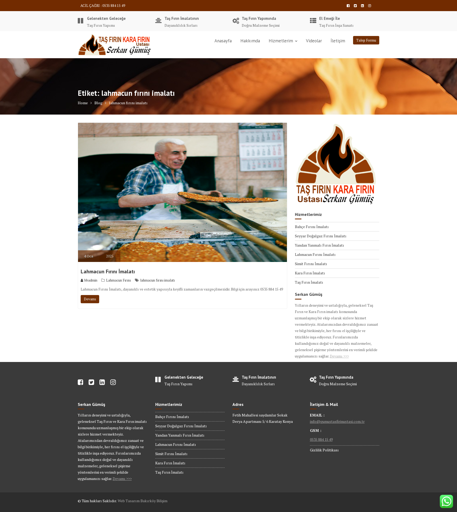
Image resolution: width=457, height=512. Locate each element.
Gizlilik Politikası (324, 449)
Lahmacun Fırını (118, 280)
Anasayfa (223, 41)
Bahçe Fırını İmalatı (312, 226)
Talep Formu (366, 40)
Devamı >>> (339, 356)
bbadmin (90, 280)
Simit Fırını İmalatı (311, 263)
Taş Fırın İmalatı (309, 282)
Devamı (90, 299)
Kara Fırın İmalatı (310, 272)
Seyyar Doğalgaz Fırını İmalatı (320, 235)
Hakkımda (250, 41)
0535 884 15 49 (321, 439)
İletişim (338, 41)
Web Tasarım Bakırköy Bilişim (142, 500)
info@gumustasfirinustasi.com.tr (337, 421)
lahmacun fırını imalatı (157, 280)
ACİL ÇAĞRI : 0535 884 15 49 (102, 5)
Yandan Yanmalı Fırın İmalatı (319, 245)
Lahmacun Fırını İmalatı (108, 271)
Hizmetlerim (281, 41)
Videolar (314, 41)
